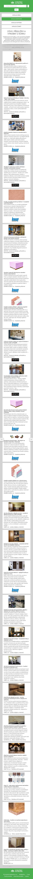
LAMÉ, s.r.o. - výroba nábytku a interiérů (14, 527)
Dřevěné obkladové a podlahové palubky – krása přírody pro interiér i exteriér (15, 726)
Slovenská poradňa (18, 876)
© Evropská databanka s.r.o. (10, 874)
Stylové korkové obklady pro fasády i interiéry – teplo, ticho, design (16, 98)
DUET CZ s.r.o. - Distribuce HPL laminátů (14, 769)
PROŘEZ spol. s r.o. (8, 863)
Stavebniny (7, 47)
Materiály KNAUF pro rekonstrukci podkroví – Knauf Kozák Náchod (16, 64)
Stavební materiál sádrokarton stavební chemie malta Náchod (14, 273)
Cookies (27, 876)
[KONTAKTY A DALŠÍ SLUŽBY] (31, 439)
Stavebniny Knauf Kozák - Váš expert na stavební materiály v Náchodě (14, 441)
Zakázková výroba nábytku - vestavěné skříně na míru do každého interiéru (16, 544)
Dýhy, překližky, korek (18, 47)
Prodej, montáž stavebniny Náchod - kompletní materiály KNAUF (16, 202)
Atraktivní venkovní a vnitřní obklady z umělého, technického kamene (14, 167)
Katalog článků (16, 26)
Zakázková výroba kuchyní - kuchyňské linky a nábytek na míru (16, 639)
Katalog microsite (7, 46)
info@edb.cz (22, 874)
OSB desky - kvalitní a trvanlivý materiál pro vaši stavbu (15, 820)
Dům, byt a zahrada (18, 46)
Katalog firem (16, 15)
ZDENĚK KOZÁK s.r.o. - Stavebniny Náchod (14, 77)
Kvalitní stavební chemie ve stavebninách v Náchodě (15, 133)
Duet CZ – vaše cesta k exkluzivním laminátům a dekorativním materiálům (16, 786)
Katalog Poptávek (16, 22)
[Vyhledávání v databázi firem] (16, 870)
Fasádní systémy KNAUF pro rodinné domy (15, 480)
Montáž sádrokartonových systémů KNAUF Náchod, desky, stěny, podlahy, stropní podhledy (15, 411)
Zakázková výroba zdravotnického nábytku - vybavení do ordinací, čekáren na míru (16, 610)
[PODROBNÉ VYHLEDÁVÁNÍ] (2, 439)
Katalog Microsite (16, 19)
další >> (10, 49)
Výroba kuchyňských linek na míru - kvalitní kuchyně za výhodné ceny (15, 667)
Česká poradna (8, 876)
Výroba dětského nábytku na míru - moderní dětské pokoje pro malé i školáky (16, 513)
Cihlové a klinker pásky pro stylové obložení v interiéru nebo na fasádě (16, 342)
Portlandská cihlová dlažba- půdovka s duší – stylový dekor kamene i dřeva (16, 376)
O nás (28, 874)
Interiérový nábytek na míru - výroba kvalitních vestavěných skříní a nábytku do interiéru (15, 699)
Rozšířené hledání (25, 6)
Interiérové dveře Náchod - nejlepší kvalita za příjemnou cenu (16, 573)
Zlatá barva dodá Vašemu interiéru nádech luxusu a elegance (15, 756)
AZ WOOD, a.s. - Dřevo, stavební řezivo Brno (15, 740)
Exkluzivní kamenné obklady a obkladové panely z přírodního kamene (15, 237)
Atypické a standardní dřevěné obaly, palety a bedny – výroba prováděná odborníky (16, 850)
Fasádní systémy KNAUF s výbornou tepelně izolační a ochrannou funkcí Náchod (15, 307)
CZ (16, 9)
